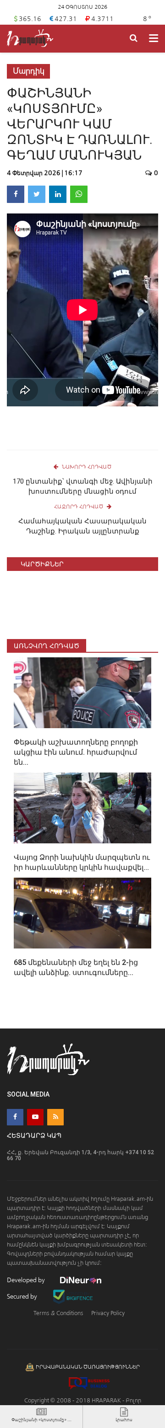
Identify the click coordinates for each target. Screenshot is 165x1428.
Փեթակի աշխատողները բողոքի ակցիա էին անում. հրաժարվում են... (76, 752)
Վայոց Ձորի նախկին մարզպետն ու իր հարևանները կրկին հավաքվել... (82, 862)
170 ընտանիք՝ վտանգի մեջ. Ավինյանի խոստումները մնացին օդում (83, 486)
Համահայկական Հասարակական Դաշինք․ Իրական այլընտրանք (82, 526)
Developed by (26, 1280)
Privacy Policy (108, 1313)
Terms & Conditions (58, 1313)
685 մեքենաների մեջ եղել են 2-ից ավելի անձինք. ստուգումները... (76, 967)
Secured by (22, 1296)
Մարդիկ (28, 71)
